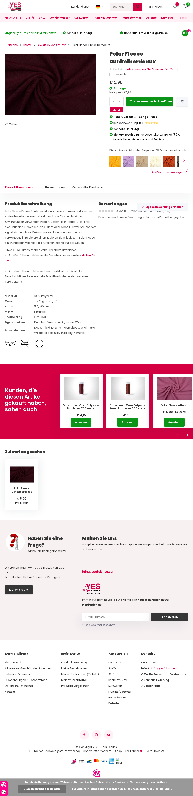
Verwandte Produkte (87, 187)
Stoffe (30, 18)
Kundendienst (80, 6)
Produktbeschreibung (21, 187)
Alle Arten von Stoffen (51, 45)
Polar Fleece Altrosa (174, 405)
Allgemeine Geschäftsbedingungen (28, 668)
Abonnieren (170, 617)
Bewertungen (55, 187)
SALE (42, 18)
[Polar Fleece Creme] (155, 161)
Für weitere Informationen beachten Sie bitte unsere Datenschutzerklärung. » (122, 789)
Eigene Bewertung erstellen (164, 207)
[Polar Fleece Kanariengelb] (115, 161)
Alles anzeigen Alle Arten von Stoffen (151, 69)
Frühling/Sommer (105, 18)
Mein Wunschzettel (74, 680)
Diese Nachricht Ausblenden (42, 789)
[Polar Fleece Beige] (142, 161)
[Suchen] (138, 6)
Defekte (151, 18)
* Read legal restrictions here (98, 625)
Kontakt (10, 692)
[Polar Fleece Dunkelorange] (169, 161)
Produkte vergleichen (75, 686)
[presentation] (183, 160)
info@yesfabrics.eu (97, 572)
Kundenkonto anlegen (75, 662)
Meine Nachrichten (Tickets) (80, 674)
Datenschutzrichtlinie (19, 686)
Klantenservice (14, 662)
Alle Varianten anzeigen (168, 172)
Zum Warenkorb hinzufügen (153, 101)
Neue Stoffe (13, 18)
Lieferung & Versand (18, 674)
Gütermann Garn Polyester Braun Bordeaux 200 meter (128, 407)
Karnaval (167, 18)
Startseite (11, 45)
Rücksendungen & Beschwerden (26, 680)
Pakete (183, 18)
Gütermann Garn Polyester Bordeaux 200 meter (81, 407)
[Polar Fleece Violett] (128, 161)
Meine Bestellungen (74, 668)
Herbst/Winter (131, 18)
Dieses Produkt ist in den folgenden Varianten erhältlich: (148, 150)
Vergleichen (121, 74)
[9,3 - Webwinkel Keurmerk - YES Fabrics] (96, 773)
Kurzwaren (81, 18)
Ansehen (81, 422)
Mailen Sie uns (19, 590)
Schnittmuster (59, 18)
